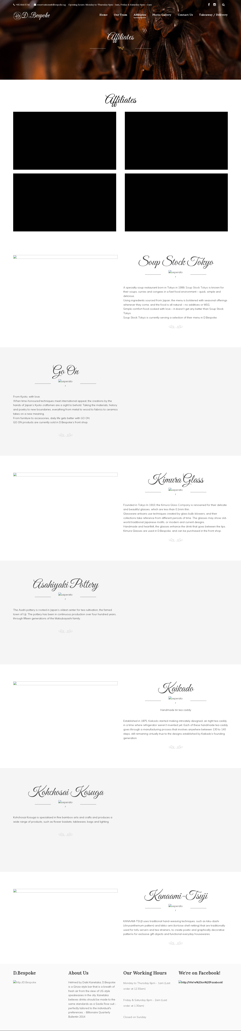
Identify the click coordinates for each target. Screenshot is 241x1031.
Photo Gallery (161, 14)
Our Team (120, 14)
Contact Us (185, 14)
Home (103, 14)
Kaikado (153, 721)
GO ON (85, 418)
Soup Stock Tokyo (197, 287)
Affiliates (140, 14)
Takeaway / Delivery (213, 14)
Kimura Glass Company (175, 505)
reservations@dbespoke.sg (51, 4)
